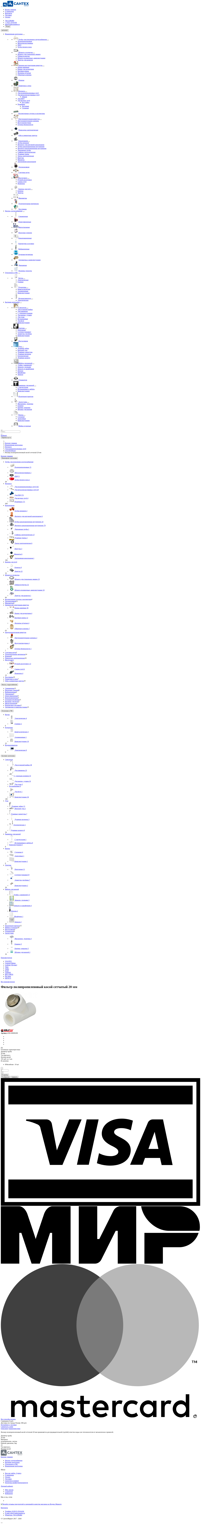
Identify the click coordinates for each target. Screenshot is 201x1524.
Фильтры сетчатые (24, 73)
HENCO (8, 978)
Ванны (21, 415)
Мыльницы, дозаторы (25, 404)
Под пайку (25, 102)
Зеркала (20, 374)
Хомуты (20, 193)
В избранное (6, 1077)
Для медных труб (24, 100)
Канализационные (25, 238)
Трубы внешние (23, 143)
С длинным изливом (25, 313)
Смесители (22, 307)
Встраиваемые (23, 319)
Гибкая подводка (24, 56)
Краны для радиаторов (26, 69)
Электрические (23, 280)
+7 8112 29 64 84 (11, 22)
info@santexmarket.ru (12, 24)
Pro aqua (8, 976)
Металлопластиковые (25, 43)
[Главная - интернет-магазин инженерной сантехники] (16, 6)
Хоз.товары (22, 209)
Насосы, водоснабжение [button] (13, 211)
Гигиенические (23, 356)
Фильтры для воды (25, 271)
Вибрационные (23, 249)
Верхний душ (22, 350)
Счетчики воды (24, 172)
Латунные (25, 106)
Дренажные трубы (24, 150)
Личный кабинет (7, 1486)
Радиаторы (22, 287)
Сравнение (9, 1492)
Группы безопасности (25, 124)
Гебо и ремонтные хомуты (27, 135)
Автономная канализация (27, 162)
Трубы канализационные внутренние (31, 146)
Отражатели (22, 380)
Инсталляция (23, 341)
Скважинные (23, 216)
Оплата (7, 17)
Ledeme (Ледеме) (11, 965)
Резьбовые (21, 104)
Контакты (8, 13)
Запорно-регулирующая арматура (30, 65)
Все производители (8, 982)
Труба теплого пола (25, 47)
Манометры (22, 198)
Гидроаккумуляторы (25, 254)
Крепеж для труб (24, 189)
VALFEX (8, 961)
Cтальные (25, 108)
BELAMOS (9, 974)
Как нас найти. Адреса (13, 1473)
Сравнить (15, 1077)
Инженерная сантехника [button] (14, 34)
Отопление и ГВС (11, 1464)
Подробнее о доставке (9, 1425)
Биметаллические (24, 289)
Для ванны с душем (25, 315)
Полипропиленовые (25, 41)
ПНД (19, 45)
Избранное (9, 1493)
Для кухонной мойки (25, 309)
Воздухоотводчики (24, 123)
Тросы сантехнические (26, 156)
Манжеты (21, 160)
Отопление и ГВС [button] (11, 273)
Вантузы (21, 158)
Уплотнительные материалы (28, 204)
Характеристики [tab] (14, 1428)
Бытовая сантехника (12, 1462)
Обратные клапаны (24, 75)
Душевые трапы (23, 154)
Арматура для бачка (25, 334)
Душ (20, 346)
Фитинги (21, 91)
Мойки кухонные (24, 426)
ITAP (7, 971)
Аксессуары (22, 402)
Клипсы (20, 191)
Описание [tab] (4, 1428)
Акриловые (22, 419)
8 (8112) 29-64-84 (14, 1511)
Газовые (20, 282)
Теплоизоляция (23, 167)
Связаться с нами (7, 1427)
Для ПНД (21, 99)
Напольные (22, 330)
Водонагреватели (24, 298)
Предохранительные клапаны (28, 121)
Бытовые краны (23, 71)
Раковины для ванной (26, 385)
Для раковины (23, 311)
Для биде (21, 321)
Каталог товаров (7, 456)
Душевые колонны (24, 354)
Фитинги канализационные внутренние (32, 148)
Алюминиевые (23, 291)
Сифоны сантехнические (26, 152)
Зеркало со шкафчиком (26, 369)
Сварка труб (22, 182)
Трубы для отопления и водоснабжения (32, 39)
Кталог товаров (10, 9)
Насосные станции (25, 233)
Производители (6, 958)
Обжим (24, 97)
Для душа (21, 317)
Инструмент (23, 178)
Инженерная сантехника (14, 1466)
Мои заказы (9, 1490)
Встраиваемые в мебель (26, 389)
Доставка (8, 15)
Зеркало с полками (24, 367)
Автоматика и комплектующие (29, 260)
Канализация (23, 141)
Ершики (20, 406)
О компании (9, 11)
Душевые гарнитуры (25, 352)
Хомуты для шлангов (25, 60)
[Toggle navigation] (2, 6)
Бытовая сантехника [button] (12, 302)
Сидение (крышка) (24, 332)
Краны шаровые (23, 67)
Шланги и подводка (25, 52)
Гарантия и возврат (12, 1481)
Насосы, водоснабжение (13, 1460)
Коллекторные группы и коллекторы (31, 113)
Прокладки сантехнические (28, 130)
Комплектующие (24, 293)
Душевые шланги (24, 358)
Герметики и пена (24, 86)
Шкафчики (21, 373)
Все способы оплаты (8, 1419)
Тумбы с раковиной (25, 365)
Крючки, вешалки (24, 407)
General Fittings (10, 963)
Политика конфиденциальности (16, 1483)
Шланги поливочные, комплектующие (31, 58)
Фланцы (21, 80)
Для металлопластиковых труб (28, 95)
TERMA (8, 972)
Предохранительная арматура (29, 119)
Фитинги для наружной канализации (31, 145)
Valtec (7, 969)
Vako (6, 967)
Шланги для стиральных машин (29, 54)
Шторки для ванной (25, 409)
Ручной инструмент (25, 180)
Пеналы (20, 371)
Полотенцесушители (25, 396)
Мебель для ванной (25, 363)
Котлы (20, 278)
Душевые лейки (23, 348)
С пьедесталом (23, 387)
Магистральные (24, 227)
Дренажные (22, 265)
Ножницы (21, 183)
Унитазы (21, 328)
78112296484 (9, 21)
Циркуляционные (24, 222)
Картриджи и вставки (26, 243)
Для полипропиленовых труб (28, 93)
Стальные (21, 417)
